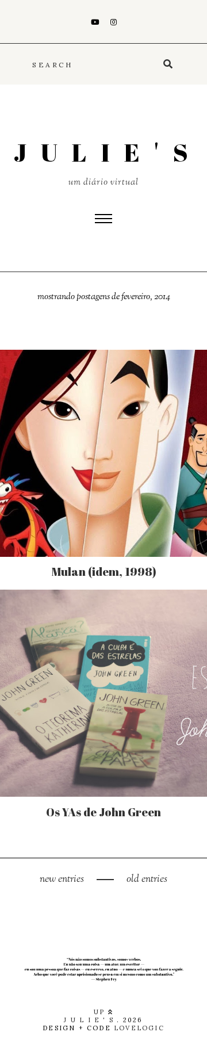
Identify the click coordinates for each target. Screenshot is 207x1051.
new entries (63, 879)
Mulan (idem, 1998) (103, 571)
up (101, 1012)
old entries (145, 879)
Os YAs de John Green (103, 812)
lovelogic (139, 1028)
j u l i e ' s (103, 152)
